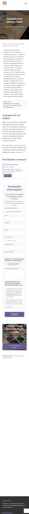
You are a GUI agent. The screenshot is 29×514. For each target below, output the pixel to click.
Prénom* (7, 222)
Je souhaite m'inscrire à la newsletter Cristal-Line (13, 264)
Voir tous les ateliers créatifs (14, 346)
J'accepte (9, 307)
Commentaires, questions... (12, 268)
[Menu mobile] (26, 3)
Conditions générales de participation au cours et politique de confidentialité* (14, 283)
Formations (11, 44)
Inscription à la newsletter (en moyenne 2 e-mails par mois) (14, 259)
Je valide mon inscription (14, 314)
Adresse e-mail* (9, 244)
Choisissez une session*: (11, 208)
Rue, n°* (7, 230)
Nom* (6, 215)
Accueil (4, 44)
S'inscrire (7, 175)
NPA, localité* (8, 237)
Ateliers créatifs (19, 44)
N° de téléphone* (9, 251)
